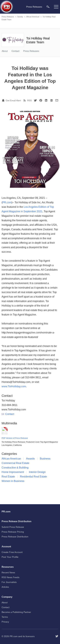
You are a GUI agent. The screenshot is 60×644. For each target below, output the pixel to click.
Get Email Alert (13, 100)
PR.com (7, 202)
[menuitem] (48, 6)
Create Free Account (12, 552)
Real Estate (8, 476)
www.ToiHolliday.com (14, 386)
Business (45, 458)
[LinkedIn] (46, 100)
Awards (30, 458)
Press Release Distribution (15, 536)
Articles (5, 587)
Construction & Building (15, 467)
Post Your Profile (10, 557)
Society (20, 17)
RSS (29, 100)
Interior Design (37, 472)
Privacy (5, 621)
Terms (5, 617)
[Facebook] (40, 100)
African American (32, 17)
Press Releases (8, 17)
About (5, 51)
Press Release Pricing (13, 531)
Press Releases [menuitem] (34, 6)
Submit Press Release (13, 527)
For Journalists (9, 582)
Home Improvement (13, 472)
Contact (15, 51)
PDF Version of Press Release (15, 438)
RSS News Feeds (10, 577)
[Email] (56, 100)
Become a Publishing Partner (16, 612)
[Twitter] (35, 100)
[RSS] (25, 100)
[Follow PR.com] (56, 636)
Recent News (8, 572)
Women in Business (13, 481)
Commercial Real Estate (15, 463)
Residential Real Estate (33, 476)
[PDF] (51, 100)
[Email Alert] (4, 100)
